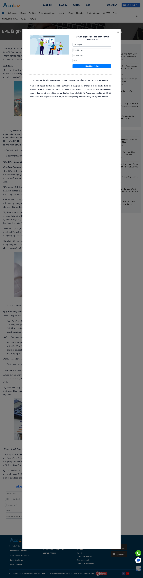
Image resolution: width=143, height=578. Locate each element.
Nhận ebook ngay (91, 66)
